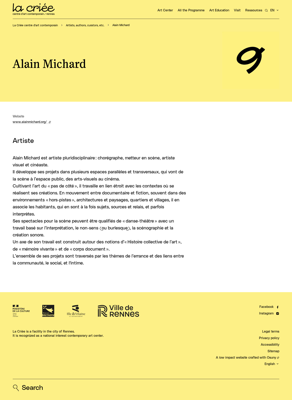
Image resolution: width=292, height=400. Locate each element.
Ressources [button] (253, 10)
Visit (237, 10)
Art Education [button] (219, 10)
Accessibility (270, 344)
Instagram (266, 313)
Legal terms (270, 331)
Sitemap (273, 351)
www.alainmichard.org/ (32, 122)
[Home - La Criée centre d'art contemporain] (34, 9)
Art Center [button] (165, 10)
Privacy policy (269, 338)
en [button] (272, 10)
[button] (250, 60)
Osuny (271, 357)
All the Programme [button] (191, 10)
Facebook (266, 306)
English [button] (270, 364)
